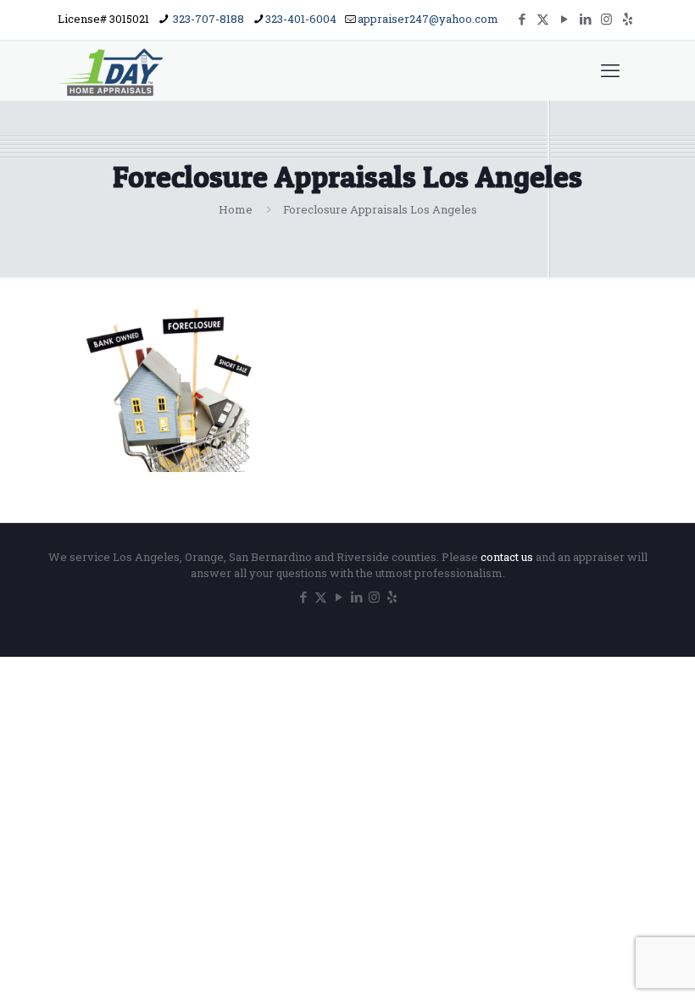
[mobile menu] (610, 70)
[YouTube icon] (564, 18)
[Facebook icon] (521, 18)
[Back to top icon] (613, 965)
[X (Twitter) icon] (543, 18)
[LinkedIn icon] (585, 18)
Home (236, 209)
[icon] (627, 18)
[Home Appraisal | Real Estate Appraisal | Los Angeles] (111, 70)
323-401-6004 (300, 18)
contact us (508, 556)
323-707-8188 (207, 18)
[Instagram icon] (606, 18)
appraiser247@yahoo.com (428, 18)
